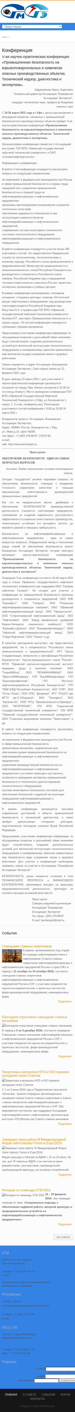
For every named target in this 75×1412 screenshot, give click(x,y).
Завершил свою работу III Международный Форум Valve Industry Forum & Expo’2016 (34, 1141)
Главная (11, 1394)
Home (4, 37)
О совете (29, 1394)
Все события (63, 1237)
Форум (65, 1394)
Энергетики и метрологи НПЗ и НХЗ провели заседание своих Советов (35, 1073)
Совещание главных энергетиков (27, 946)
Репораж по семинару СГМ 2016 (26, 1190)
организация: (25, 1380)
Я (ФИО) (40, 1368)
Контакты (37, 1398)
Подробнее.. (65, 1001)
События (48, 1394)
